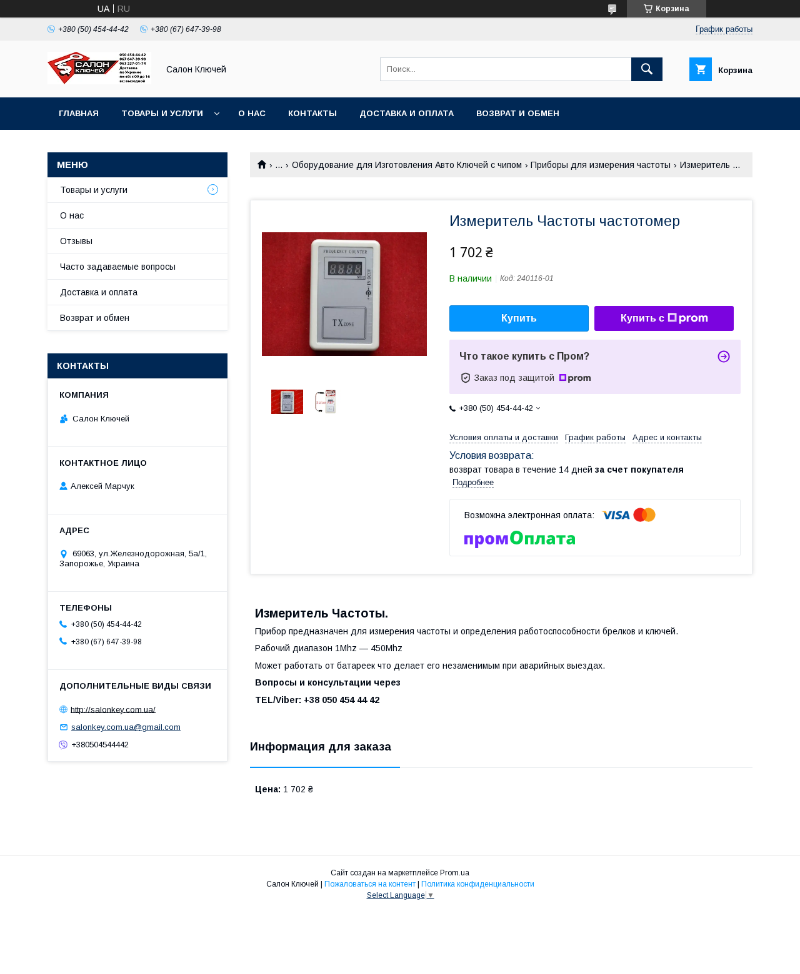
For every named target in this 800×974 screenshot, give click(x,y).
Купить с (642, 318)
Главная (79, 113)
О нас (252, 113)
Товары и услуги (162, 113)
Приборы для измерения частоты (601, 165)
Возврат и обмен (517, 113)
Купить (519, 318)
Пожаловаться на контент (370, 884)
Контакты (312, 113)
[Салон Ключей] (99, 81)
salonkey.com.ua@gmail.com (126, 727)
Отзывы (76, 241)
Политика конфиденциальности (477, 884)
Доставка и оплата (406, 113)
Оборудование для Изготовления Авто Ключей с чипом (407, 165)
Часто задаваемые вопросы (118, 267)
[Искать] (646, 69)
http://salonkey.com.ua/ (113, 709)
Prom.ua (454, 872)
